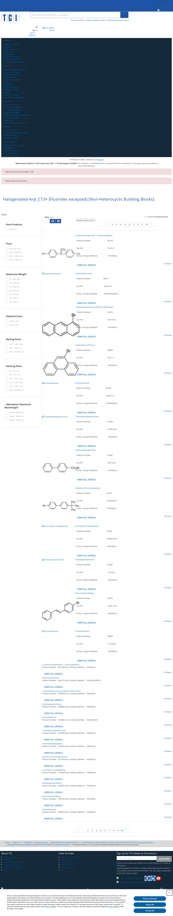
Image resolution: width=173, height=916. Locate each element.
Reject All (150, 905)
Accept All (150, 911)
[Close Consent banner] (169, 892)
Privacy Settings (150, 899)
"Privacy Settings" (50, 907)
